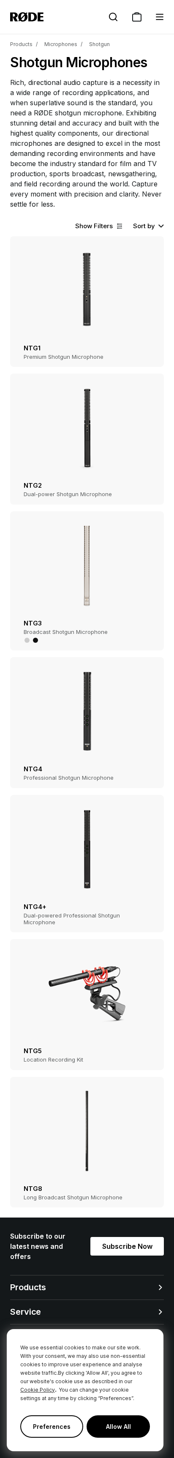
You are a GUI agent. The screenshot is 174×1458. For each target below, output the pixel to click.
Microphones (60, 44)
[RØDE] (27, 17)
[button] (159, 17)
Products (21, 44)
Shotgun (99, 44)
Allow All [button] (118, 1426)
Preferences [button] (52, 1426)
